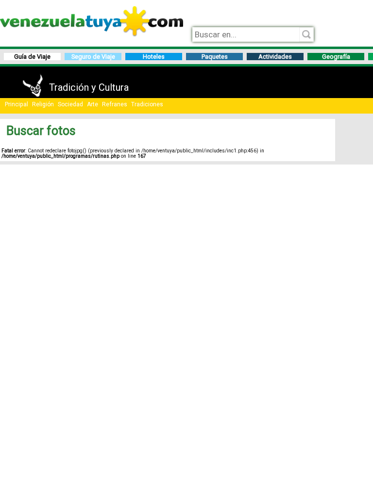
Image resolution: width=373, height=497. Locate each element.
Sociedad (70, 104)
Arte (92, 104)
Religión (43, 104)
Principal (16, 104)
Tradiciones (147, 104)
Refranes (114, 104)
